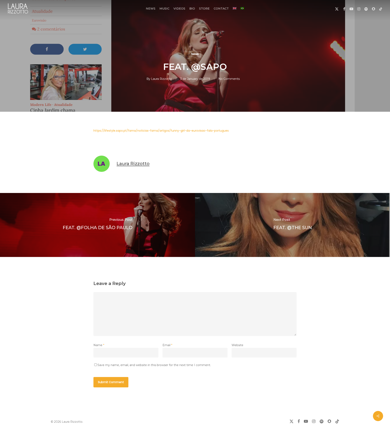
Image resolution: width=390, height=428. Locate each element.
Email (167, 345)
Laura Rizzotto (161, 79)
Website (237, 345)
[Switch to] (234, 9)
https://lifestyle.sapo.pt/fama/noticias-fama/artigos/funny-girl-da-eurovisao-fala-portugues (161, 131)
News (195, 54)
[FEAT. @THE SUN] (292, 225)
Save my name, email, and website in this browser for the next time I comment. (154, 365)
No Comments (229, 79)
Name (98, 345)
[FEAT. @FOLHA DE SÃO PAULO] (97, 225)
